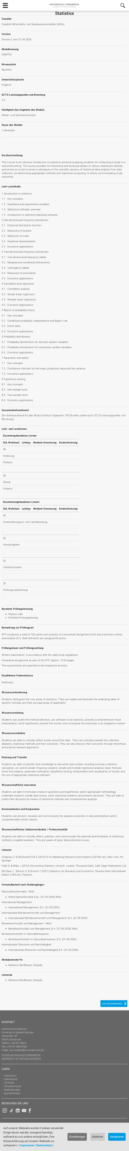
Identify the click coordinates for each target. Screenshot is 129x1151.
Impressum (27, 1145)
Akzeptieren (117, 1137)
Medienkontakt (12, 1089)
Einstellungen (77, 1137)
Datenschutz (44, 1145)
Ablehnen (97, 1137)
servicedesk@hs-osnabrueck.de (26, 1050)
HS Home (9, 1082)
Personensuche (12, 1086)
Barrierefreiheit (12, 1093)
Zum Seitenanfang (112, 1003)
